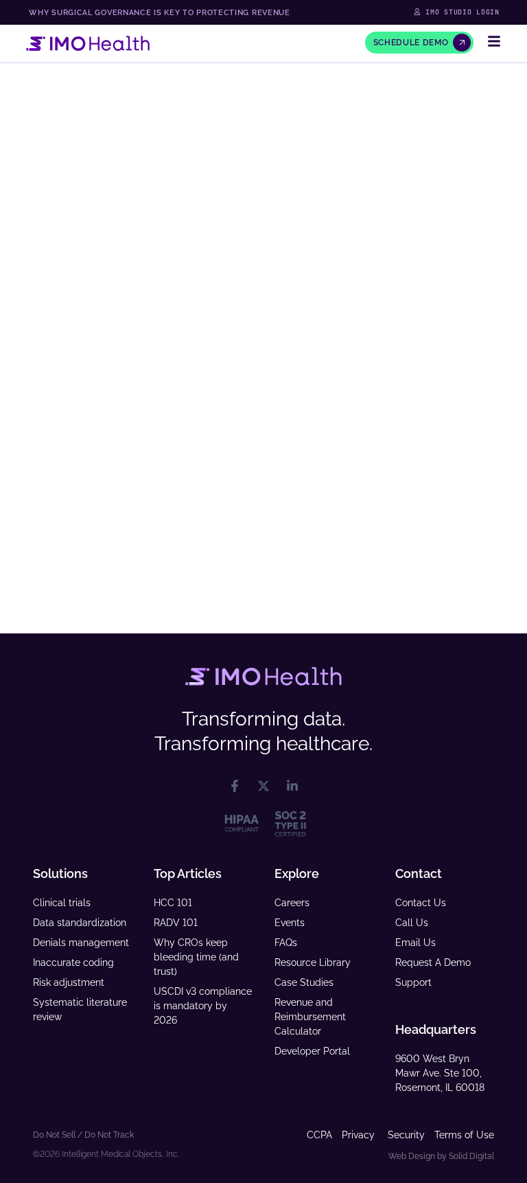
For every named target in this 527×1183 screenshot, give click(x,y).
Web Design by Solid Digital (441, 1156)
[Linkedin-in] (292, 786)
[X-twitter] (263, 786)
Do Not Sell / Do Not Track (83, 1135)
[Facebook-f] (235, 786)
